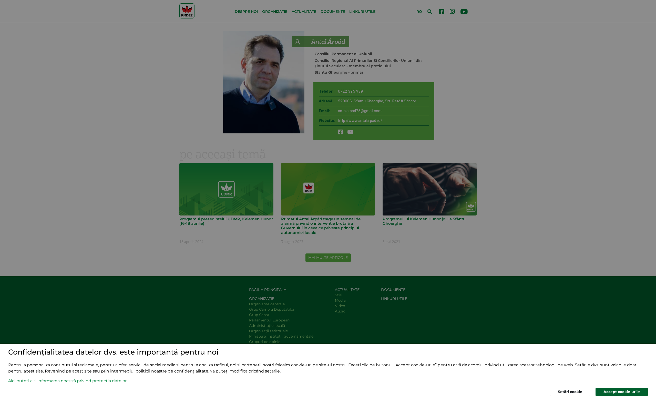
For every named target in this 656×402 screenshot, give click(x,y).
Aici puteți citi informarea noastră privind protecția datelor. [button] (67, 380)
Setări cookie (570, 391)
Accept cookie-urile (621, 391)
